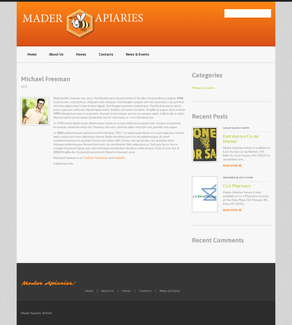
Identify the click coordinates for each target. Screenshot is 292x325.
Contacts (106, 54)
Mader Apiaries (47, 283)
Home (32, 54)
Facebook (101, 158)
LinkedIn (119, 158)
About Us (56, 54)
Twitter (88, 158)
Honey (81, 54)
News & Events (137, 54)
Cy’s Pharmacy (237, 185)
